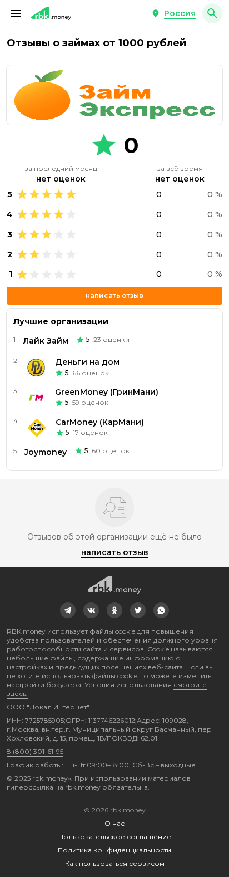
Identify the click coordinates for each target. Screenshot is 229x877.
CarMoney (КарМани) (100, 422)
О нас (114, 823)
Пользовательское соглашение (114, 836)
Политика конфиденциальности (114, 850)
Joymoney (45, 452)
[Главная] (51, 13)
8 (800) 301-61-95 (35, 751)
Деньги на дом (87, 362)
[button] (15, 13)
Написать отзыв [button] (114, 295)
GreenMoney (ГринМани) (106, 392)
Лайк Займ (45, 341)
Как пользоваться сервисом (115, 863)
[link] (68, 610)
